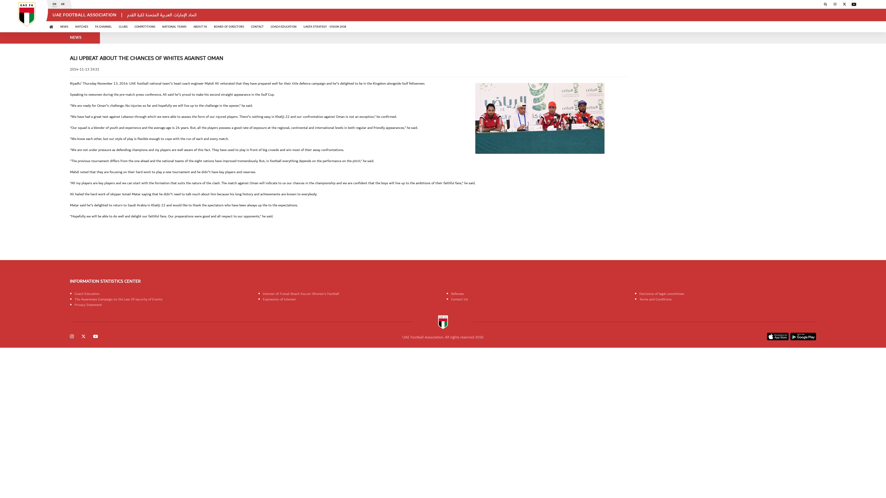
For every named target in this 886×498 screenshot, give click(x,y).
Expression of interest (279, 299)
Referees (457, 294)
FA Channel (103, 26)
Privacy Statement (88, 305)
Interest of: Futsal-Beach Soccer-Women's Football (301, 294)
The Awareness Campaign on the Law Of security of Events (118, 299)
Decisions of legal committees (661, 294)
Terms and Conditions (655, 299)
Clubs (123, 26)
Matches (81, 26)
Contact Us (459, 299)
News (64, 26)
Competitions (145, 26)
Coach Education (87, 294)
